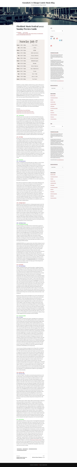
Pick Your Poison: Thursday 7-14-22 (38, 457)
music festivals (34, 33)
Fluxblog (52, 99)
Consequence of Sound (54, 97)
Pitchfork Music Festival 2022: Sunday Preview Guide (30, 27)
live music (26, 33)
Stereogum (52, 116)
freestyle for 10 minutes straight (36, 439)
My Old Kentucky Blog (54, 108)
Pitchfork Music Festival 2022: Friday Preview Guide (25, 111)
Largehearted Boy (53, 104)
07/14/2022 (26, 32)
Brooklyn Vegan (53, 95)
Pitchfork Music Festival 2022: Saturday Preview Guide (25, 112)
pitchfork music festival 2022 (25, 34)
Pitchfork (52, 110)
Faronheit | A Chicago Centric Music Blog (38, 3)
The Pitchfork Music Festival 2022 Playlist (23, 110)
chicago (20, 33)
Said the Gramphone (54, 114)
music (30, 33)
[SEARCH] (62, 31)
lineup (23, 33)
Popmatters (52, 112)
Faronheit (19, 32)
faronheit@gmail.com (60, 80)
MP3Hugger (52, 106)
